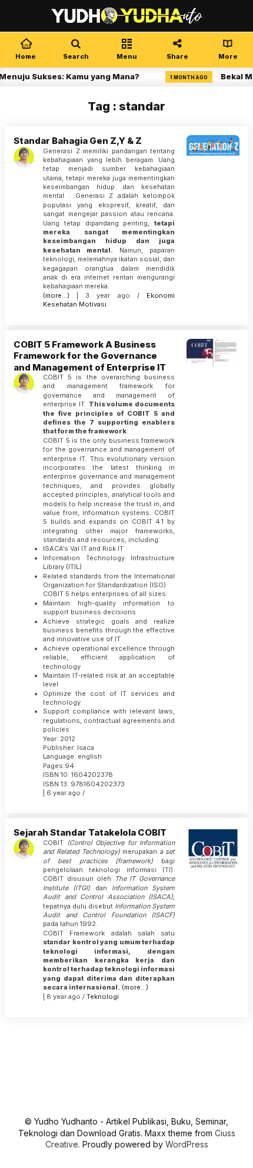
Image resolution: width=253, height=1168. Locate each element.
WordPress (186, 1144)
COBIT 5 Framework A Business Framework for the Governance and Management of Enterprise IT (90, 356)
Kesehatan (60, 304)
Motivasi (92, 304)
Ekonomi (161, 295)
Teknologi (102, 996)
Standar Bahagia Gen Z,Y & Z (78, 140)
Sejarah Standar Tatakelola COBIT (90, 832)
